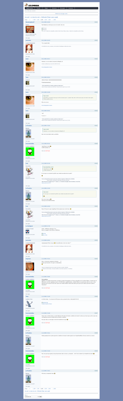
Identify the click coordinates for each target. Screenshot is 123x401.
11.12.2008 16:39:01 (46, 240)
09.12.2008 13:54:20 (46, 40)
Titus (27, 296)
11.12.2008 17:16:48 (46, 313)
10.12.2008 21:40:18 (46, 206)
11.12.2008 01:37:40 (46, 226)
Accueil (38, 8)
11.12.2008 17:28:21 (46, 370)
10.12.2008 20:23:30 (46, 163)
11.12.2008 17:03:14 (46, 258)
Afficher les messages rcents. (61, 13)
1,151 (38, 19)
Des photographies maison (47, 67)
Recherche (54, 8)
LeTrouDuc (29, 125)
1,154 (49, 19)
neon (27, 58)
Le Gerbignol (29, 226)
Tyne (27, 77)
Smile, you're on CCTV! (46, 182)
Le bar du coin (35, 17)
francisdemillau (30, 143)
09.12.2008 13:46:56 (46, 22)
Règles (46, 8)
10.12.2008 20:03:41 (46, 143)
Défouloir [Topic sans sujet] (49, 17)
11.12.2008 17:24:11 (46, 333)
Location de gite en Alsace (47, 303)
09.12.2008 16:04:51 (46, 110)
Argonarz (28, 258)
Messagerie (62, 8)
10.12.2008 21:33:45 (46, 188)
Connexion (71, 8)
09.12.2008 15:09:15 (46, 77)
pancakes (28, 40)
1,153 (45, 19)
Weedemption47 (30, 22)
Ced (27, 163)
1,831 (54, 19)
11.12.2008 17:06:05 (46, 276)
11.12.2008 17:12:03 (46, 296)
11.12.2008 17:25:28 (46, 350)
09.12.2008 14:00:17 (46, 58)
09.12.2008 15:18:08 (46, 92)
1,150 (34, 19)
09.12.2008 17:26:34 (46, 125)
